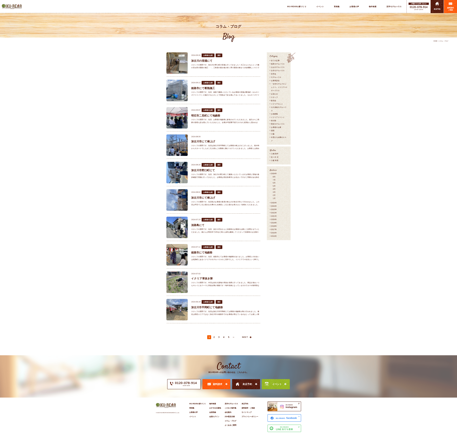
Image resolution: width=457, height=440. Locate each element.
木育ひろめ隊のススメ (278, 139)
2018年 (274, 226)
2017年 (274, 229)
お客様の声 (193, 412)
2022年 (274, 213)
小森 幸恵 (274, 160)
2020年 (274, 219)
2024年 (274, 206)
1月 (274, 198)
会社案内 (228, 412)
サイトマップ (247, 412)
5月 (274, 186)
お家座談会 (275, 81)
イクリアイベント (278, 117)
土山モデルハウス (278, 67)
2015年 (274, 236)
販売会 (273, 101)
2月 (274, 195)
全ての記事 (275, 60)
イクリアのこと (277, 104)
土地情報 (274, 114)
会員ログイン (214, 416)
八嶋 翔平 (274, 154)
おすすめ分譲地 (215, 408)
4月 (274, 189)
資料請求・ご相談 (248, 408)
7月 (274, 180)
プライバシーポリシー (250, 416)
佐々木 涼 (274, 157)
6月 (274, 183)
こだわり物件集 (230, 408)
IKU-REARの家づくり (197, 404)
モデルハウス (276, 77)
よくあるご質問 (230, 425)
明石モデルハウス (278, 124)
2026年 (274, 173)
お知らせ (274, 94)
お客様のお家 (276, 127)
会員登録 (212, 412)
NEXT (245, 337)
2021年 (274, 216)
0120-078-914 (419, 7)
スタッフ (274, 97)
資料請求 (217, 384)
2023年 (274, 209)
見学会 (273, 74)
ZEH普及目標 (230, 416)
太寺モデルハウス (278, 71)
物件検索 (212, 404)
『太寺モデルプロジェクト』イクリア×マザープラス (279, 87)
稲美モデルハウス (278, 64)
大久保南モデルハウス (278, 109)
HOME (435, 41)
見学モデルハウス (231, 404)
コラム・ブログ (230, 421)
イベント (277, 384)
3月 (274, 192)
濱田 (272, 131)
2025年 (274, 203)
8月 (274, 177)
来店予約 (247, 384)
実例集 (191, 408)
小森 (272, 134)
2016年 (274, 233)
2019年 (274, 223)
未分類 (273, 121)
